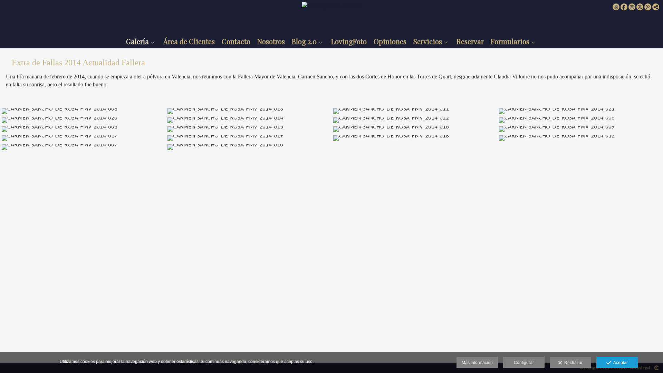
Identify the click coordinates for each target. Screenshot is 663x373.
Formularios (510, 41)
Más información (477, 362)
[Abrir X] (639, 6)
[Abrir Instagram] (631, 6)
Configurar (524, 362)
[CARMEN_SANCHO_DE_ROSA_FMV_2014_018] (414, 138)
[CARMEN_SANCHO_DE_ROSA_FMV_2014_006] (580, 120)
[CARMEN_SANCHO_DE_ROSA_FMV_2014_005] (83, 129)
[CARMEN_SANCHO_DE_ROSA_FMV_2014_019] (248, 138)
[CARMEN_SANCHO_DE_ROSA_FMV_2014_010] (248, 147)
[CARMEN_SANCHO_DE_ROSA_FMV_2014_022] (414, 120)
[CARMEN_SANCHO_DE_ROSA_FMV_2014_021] (580, 111)
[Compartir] (655, 6)
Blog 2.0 (304, 41)
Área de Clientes (189, 41)
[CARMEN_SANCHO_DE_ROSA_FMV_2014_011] (414, 111)
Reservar (470, 41)
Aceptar (619, 362)
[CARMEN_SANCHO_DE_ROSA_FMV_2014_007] (83, 147)
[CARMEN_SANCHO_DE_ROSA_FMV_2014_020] (83, 120)
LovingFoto (349, 41)
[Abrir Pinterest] (647, 6)
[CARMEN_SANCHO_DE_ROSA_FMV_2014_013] (248, 111)
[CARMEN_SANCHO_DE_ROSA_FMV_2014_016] (414, 129)
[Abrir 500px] (616, 6)
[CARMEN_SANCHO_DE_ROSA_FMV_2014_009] (580, 129)
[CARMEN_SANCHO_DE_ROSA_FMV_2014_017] (83, 138)
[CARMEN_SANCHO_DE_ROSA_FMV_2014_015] (248, 129)
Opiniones (390, 41)
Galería (137, 41)
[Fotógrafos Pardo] (332, 16)
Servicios (427, 41)
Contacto (236, 41)
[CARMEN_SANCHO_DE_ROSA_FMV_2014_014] (248, 120)
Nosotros (271, 41)
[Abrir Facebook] (624, 6)
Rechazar (572, 362)
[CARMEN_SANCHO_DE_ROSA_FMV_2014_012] (580, 138)
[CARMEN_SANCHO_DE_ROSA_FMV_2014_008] (83, 111)
